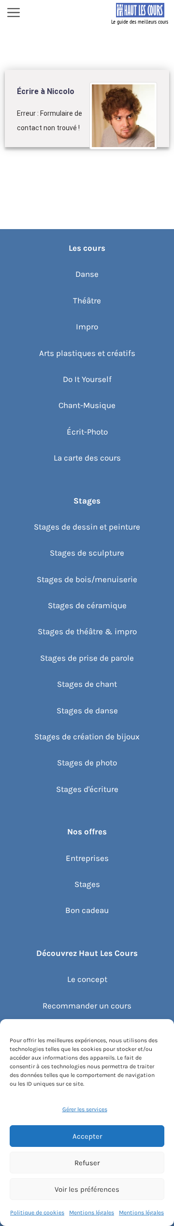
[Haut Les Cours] (140, 13)
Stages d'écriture (87, 789)
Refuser (87, 1162)
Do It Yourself (87, 379)
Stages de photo (87, 762)
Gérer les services (84, 1109)
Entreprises (87, 858)
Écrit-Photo (87, 431)
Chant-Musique (87, 405)
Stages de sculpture (87, 553)
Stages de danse (87, 710)
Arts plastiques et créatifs (87, 353)
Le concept (87, 979)
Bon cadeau (87, 910)
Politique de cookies (37, 1212)
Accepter (87, 1136)
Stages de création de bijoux (87, 736)
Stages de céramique (87, 605)
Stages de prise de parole (87, 658)
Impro (87, 326)
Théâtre (87, 300)
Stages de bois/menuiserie (87, 579)
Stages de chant (87, 684)
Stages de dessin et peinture (87, 526)
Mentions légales (91, 1212)
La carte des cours (87, 458)
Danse (87, 274)
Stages (87, 884)
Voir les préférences (87, 1189)
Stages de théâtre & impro (87, 631)
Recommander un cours (87, 1005)
